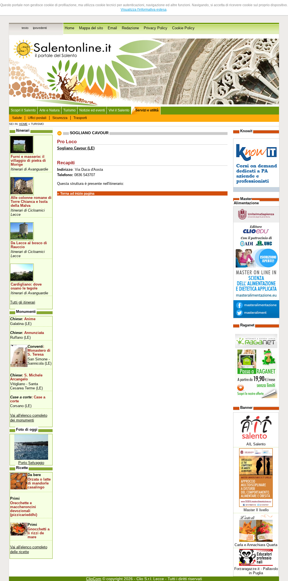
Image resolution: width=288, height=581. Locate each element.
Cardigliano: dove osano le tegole (26, 286)
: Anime (22, 319)
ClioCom (93, 578)
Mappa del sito (91, 28)
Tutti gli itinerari (22, 302)
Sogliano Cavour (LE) (75, 148)
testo (25, 28)
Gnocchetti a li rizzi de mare (39, 533)
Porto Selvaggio (31, 463)
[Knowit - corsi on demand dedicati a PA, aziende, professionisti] (256, 191)
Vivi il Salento (119, 110)
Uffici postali (37, 118)
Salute (17, 118)
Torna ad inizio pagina (77, 194)
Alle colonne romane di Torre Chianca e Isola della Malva (31, 202)
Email (112, 28)
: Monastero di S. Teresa (39, 350)
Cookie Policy (183, 28)
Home (69, 28)
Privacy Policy (155, 28)
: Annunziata (27, 333)
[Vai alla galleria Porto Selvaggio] (31, 458)
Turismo (69, 110)
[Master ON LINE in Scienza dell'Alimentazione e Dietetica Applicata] (256, 317)
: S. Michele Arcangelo (26, 377)
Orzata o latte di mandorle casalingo (39, 483)
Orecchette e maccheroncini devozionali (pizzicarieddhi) (23, 509)
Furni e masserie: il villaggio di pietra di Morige (28, 161)
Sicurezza (60, 118)
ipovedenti (40, 28)
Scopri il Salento (23, 110)
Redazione (130, 28)
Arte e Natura (49, 110)
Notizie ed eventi (92, 110)
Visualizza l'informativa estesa (143, 10)
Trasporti (80, 118)
